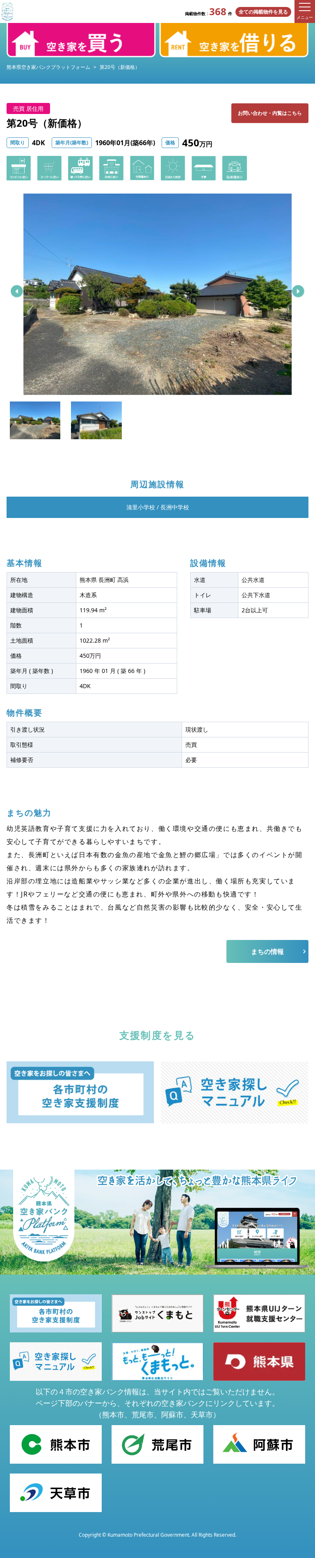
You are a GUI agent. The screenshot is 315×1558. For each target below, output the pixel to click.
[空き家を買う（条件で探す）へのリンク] (81, 40)
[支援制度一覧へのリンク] (80, 1092)
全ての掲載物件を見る (263, 11)
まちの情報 (267, 951)
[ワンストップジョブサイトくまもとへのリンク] (157, 1313)
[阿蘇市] (259, 1444)
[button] (17, 291)
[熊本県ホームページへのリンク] (259, 1361)
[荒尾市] (157, 1444)
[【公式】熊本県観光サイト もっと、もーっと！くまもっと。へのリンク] (157, 1361)
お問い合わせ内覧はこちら (270, 112)
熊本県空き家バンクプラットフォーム (48, 67)
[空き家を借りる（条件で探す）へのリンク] (233, 40)
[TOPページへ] (7, 11)
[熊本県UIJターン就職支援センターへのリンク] (259, 1313)
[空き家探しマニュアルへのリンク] (234, 1092)
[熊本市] (56, 1444)
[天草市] (56, 1493)
